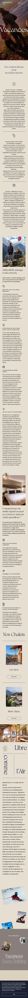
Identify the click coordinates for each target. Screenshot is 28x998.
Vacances (14, 956)
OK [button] (14, 994)
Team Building (14, 961)
